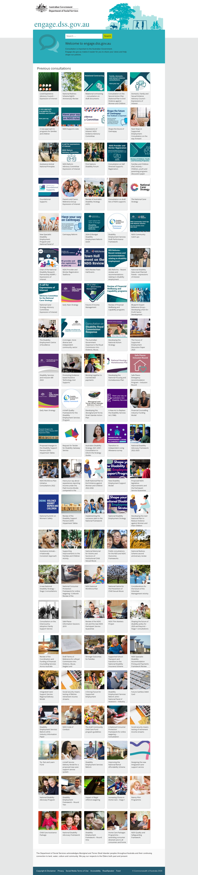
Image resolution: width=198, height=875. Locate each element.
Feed (118, 871)
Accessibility (95, 871)
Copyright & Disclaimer (46, 871)
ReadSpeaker (108, 871)
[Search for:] (84, 36)
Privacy (61, 871)
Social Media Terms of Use (77, 871)
